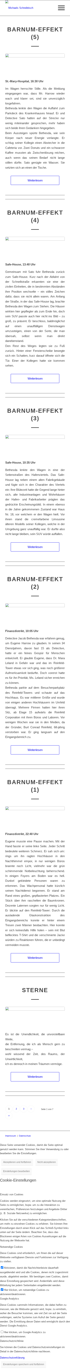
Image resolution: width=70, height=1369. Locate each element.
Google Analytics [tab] (9, 1298)
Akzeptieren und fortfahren (17, 1162)
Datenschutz (25, 1136)
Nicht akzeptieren (46, 1162)
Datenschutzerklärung (12, 1357)
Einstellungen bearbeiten (16, 1171)
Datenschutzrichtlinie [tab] (12, 1341)
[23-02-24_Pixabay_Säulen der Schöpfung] (35, 1017)
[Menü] (59, 8)
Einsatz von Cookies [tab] (11, 1194)
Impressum (10, 1136)
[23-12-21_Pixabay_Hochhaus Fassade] (35, 64)
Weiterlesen (35, 180)
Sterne (35, 990)
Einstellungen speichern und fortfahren (23, 1364)
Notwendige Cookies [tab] (11, 1246)
